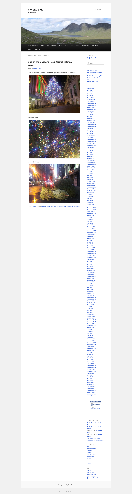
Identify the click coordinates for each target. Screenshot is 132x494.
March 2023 (90, 156)
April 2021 (90, 200)
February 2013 (91, 384)
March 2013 (90, 382)
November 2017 (91, 276)
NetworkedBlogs (94, 401)
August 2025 (90, 111)
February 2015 (91, 339)
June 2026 (90, 92)
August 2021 (90, 192)
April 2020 (90, 223)
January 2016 (90, 318)
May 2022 (89, 175)
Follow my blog (96, 410)
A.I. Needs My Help (92, 81)
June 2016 (90, 308)
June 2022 (90, 174)
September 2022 (91, 168)
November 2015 (91, 322)
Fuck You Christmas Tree (59, 206)
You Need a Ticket (92, 70)
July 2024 (89, 130)
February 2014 (91, 362)
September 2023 (91, 145)
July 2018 (89, 261)
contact (30, 49)
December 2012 (91, 388)
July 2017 (89, 284)
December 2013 (91, 365)
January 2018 (90, 272)
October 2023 (90, 143)
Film (95, 408)
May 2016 (89, 310)
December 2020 (91, 208)
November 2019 (91, 232)
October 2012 (90, 392)
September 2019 (91, 236)
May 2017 (89, 287)
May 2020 (89, 221)
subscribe (37, 49)
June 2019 (90, 242)
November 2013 (91, 367)
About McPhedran (33, 45)
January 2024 (90, 137)
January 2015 (90, 341)
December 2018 (91, 251)
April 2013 (90, 381)
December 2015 (91, 320)
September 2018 (91, 257)
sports (77, 45)
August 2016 (90, 305)
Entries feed (90, 472)
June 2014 (90, 354)
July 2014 (89, 352)
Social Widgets (60, 491)
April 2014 (90, 358)
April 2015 (90, 335)
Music (92, 408)
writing (42, 45)
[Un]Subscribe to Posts (93, 478)
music (66, 45)
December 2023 (91, 139)
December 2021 (91, 185)
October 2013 (90, 369)
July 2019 (89, 240)
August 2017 (90, 282)
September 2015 (91, 325)
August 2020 (90, 215)
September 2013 (91, 371)
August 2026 (90, 88)
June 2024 (90, 132)
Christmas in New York (47, 206)
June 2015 (90, 331)
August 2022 (90, 170)
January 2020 (90, 229)
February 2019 (91, 248)
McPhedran (90, 423)
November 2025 (91, 105)
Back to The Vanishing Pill (94, 76)
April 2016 (90, 312)
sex (72, 45)
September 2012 (91, 394)
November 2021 (91, 187)
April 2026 (90, 96)
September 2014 (91, 348)
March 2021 (90, 202)
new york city (85, 45)
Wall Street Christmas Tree (73, 206)
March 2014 (90, 360)
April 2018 (90, 267)
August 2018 (90, 259)
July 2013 (89, 375)
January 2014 (90, 363)
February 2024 (91, 135)
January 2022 (90, 183)
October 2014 (90, 346)
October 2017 (90, 278)
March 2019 (90, 246)
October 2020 (90, 211)
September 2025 (91, 109)
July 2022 (89, 172)
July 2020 (89, 217)
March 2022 (90, 179)
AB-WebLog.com (71, 491)
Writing (98, 408)
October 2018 (90, 255)
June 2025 (90, 115)
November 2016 (91, 299)
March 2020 (90, 225)
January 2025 (90, 122)
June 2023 (90, 151)
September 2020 (91, 213)
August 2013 (90, 373)
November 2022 (91, 164)
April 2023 (90, 155)
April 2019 (90, 244)
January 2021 (90, 206)
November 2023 (91, 141)
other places (95, 45)
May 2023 (89, 153)
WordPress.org (91, 476)
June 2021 (90, 196)
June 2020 (90, 219)
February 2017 (91, 293)
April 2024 (90, 134)
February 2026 (91, 99)
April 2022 (90, 177)
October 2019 (90, 234)
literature (53, 45)
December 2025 (91, 103)
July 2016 (89, 307)
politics (60, 45)
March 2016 (90, 314)
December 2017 (91, 274)
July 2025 (89, 113)
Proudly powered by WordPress (66, 485)
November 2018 (91, 253)
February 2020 (91, 227)
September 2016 (91, 303)
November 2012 (91, 390)
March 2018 (90, 268)
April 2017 (90, 289)
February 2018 (91, 270)
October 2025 (90, 107)
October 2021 (90, 189)
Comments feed (91, 474)
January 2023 (90, 160)
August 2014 (90, 350)
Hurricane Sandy (91, 448)
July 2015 (89, 329)
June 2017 (90, 286)
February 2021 (91, 204)
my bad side (35, 9)
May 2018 (89, 265)
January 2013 (90, 386)
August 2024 (90, 128)
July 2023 (89, 149)
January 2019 (90, 250)
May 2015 (89, 333)
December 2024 (91, 124)
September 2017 (91, 280)
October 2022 (90, 166)
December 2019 (91, 231)
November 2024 (91, 126)
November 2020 (91, 210)
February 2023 (91, 158)
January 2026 (90, 101)
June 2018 (90, 263)
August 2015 (90, 327)
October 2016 (90, 301)
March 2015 (90, 337)
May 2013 (89, 379)
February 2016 (91, 316)
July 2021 (89, 194)
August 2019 (90, 238)
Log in (89, 470)
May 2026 (89, 94)
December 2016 (91, 297)
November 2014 (91, 344)
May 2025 (89, 117)
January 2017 (90, 295)
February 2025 (91, 120)
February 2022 (91, 181)
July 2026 (89, 90)
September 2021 (91, 191)
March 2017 (90, 291)
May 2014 (89, 356)
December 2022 (91, 162)
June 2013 (90, 377)
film (48, 45)
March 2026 (90, 98)
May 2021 (89, 198)
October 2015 (90, 324)
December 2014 (91, 343)
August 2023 (90, 147)
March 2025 (90, 118)
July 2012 (89, 396)
